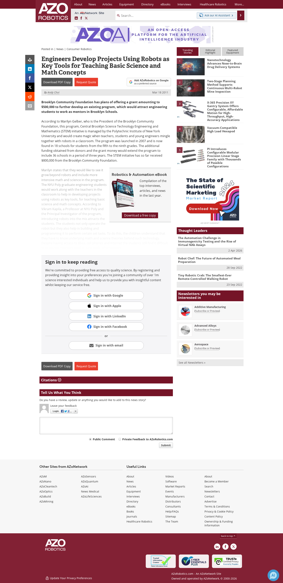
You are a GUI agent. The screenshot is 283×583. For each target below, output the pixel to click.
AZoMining (46, 501)
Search (208, 486)
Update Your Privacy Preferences (70, 578)
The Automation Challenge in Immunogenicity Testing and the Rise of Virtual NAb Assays (207, 241)
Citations (49, 380)
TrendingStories (188, 51)
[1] (190, 66)
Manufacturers (175, 496)
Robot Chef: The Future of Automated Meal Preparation (209, 260)
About (130, 476)
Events (169, 491)
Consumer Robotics (79, 49)
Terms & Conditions (217, 506)
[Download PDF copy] (29, 59)
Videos (169, 476)
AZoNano (45, 481)
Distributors (173, 501)
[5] (190, 155)
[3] (190, 109)
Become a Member (216, 481)
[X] (29, 87)
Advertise (210, 501)
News (60, 49)
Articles (131, 486)
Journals (131, 516)
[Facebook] (29, 78)
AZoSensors (88, 476)
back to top (227, 536)
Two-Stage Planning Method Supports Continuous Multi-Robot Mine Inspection (224, 86)
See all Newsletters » (192, 362)
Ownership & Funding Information (218, 523)
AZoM (43, 476)
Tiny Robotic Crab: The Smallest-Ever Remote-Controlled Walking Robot (205, 277)
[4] (190, 134)
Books (130, 511)
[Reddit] (29, 96)
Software (171, 481)
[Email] (29, 105)
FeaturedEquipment (232, 51)
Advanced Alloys (205, 325)
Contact (209, 496)
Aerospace (201, 344)
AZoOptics (46, 491)
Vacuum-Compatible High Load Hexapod (222, 129)
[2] (190, 87)
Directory (132, 501)
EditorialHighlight (210, 51)
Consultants (173, 506)
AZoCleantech (48, 486)
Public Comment (104, 439)
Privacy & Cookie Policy (219, 511)
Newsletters (212, 491)
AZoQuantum (89, 481)
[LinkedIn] (29, 68)
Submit (166, 445)
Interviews (133, 496)
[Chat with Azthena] (273, 575)
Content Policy (213, 516)
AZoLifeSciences (91, 496)
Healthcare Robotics (139, 521)
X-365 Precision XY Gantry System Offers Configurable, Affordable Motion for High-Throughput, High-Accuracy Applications (225, 111)
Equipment (133, 491)
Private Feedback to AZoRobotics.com (147, 439)
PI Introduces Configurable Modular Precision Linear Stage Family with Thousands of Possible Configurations (224, 157)
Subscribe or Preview (207, 311)
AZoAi (84, 486)
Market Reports (175, 486)
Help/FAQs (172, 511)
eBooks (131, 506)
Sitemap (170, 516)
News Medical (90, 491)
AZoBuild (45, 496)
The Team (171, 521)
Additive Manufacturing (210, 307)
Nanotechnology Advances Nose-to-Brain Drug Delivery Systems (224, 63)
